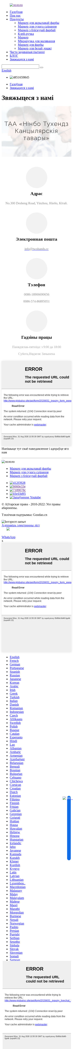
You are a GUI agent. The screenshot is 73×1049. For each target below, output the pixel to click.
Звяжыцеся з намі (22, 59)
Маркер (23, 37)
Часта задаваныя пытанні (27, 52)
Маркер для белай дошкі (35, 48)
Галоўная (16, 12)
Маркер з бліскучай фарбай (37, 30)
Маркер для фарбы (31, 44)
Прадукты (17, 19)
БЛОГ (14, 55)
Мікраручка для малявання (36, 41)
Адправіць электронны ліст (21, 525)
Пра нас (15, 15)
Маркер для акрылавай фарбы (38, 23)
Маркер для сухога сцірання (37, 26)
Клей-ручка (26, 33)
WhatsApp (8, 537)
